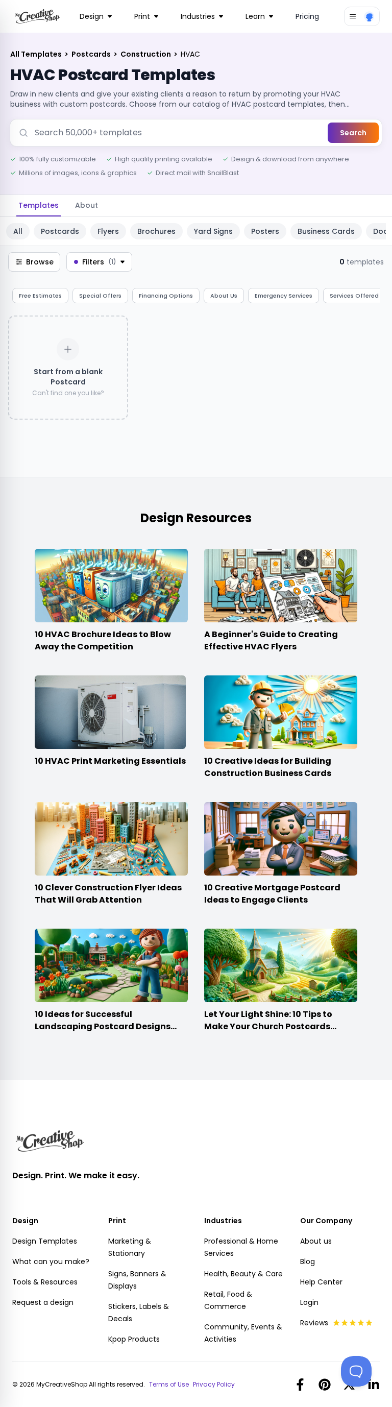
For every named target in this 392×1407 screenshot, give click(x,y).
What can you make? (50, 1261)
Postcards (91, 54)
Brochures (156, 231)
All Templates (36, 54)
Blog (307, 1261)
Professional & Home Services (241, 1247)
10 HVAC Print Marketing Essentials (110, 761)
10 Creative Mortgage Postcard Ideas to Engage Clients (272, 894)
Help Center (321, 1282)
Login (309, 1302)
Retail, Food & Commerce (228, 1300)
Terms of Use (169, 1384)
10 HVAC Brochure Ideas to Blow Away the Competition (103, 640)
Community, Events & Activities (243, 1333)
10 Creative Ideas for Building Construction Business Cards (267, 767)
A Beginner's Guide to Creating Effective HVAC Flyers (271, 640)
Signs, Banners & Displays (137, 1280)
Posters (265, 231)
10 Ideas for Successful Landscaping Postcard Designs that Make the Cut (102, 1026)
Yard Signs (213, 231)
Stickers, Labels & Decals (138, 1312)
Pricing (307, 16)
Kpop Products (134, 1339)
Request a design (43, 1302)
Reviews (314, 1323)
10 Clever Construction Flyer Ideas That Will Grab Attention (108, 894)
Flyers (108, 231)
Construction (146, 54)
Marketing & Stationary (129, 1247)
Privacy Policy (214, 1384)
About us (316, 1241)
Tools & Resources (45, 1282)
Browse (40, 262)
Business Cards (326, 231)
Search (353, 133)
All (17, 231)
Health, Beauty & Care (243, 1274)
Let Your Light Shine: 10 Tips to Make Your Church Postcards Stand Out (268, 1026)
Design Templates (44, 1241)
